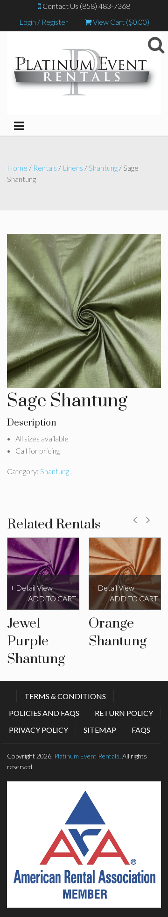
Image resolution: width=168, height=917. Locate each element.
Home (17, 167)
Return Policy (124, 712)
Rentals (45, 167)
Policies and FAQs (44, 712)
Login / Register (43, 21)
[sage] (84, 309)
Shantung (103, 167)
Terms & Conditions (65, 696)
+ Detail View (31, 588)
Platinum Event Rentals (86, 756)
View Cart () (120, 21)
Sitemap (100, 729)
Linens (73, 167)
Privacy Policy (38, 729)
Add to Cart (52, 598)
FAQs (141, 729)
